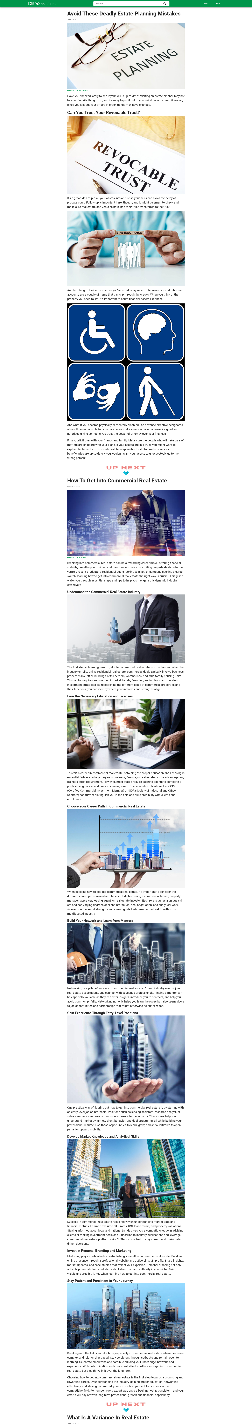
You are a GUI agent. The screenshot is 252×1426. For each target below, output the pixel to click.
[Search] (164, 3)
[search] (131, 3)
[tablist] (196, 3)
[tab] (206, 3)
